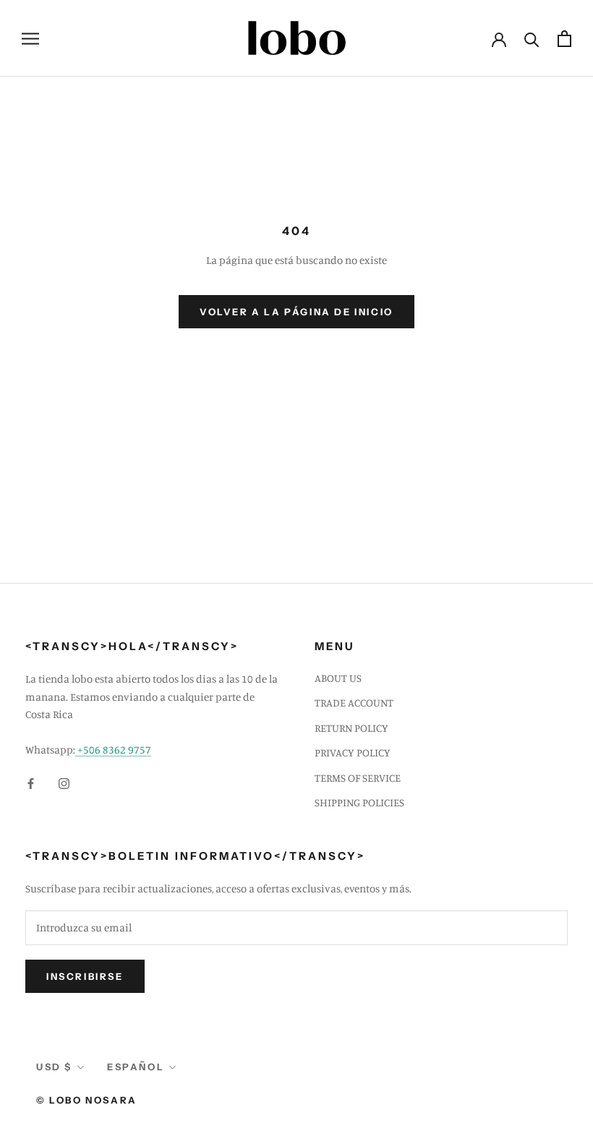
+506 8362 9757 (113, 749)
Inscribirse (85, 976)
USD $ (54, 1066)
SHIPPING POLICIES (359, 802)
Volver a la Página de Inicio (296, 311)
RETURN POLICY (351, 728)
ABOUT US (338, 678)
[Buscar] (531, 38)
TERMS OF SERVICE (358, 778)
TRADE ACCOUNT (354, 702)
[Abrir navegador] (30, 38)
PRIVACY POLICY (353, 752)
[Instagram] (64, 783)
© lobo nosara (86, 1100)
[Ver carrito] (564, 38)
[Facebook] (30, 783)
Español (135, 1066)
